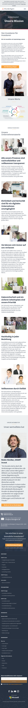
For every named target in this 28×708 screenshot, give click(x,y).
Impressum (4, 667)
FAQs (3, 658)
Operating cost (5, 630)
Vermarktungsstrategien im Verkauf (9, 603)
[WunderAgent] (8, 9)
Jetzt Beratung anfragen (10, 67)
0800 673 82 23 (8, 515)
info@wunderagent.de (12, 519)
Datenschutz (4, 663)
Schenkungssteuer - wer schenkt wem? (10, 625)
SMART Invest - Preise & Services (8, 562)
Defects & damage (5, 633)
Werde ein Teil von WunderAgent (12, 505)
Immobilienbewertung (6, 605)
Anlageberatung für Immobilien (8, 560)
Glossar (3, 660)
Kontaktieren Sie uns (6, 653)
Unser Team (4, 648)
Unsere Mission (5, 643)
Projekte (3, 564)
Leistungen (4, 645)
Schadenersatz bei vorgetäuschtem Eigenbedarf (11, 623)
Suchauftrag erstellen (6, 571)
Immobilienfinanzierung (7, 577)
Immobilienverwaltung (6, 593)
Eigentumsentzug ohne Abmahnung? (9, 618)
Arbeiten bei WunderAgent (7, 650)
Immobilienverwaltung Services (8, 595)
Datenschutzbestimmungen (16, 684)
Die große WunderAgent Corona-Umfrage (10, 628)
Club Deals (4, 567)
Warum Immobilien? (6, 582)
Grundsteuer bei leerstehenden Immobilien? (11, 621)
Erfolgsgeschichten (6, 569)
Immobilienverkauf (6, 601)
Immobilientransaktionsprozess (8, 608)
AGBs (3, 665)
